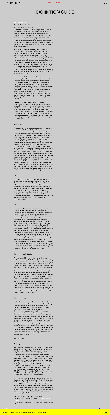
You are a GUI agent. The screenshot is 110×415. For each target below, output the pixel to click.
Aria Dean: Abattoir (20, 22)
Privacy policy (41, 412)
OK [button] (106, 412)
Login (105, 3)
